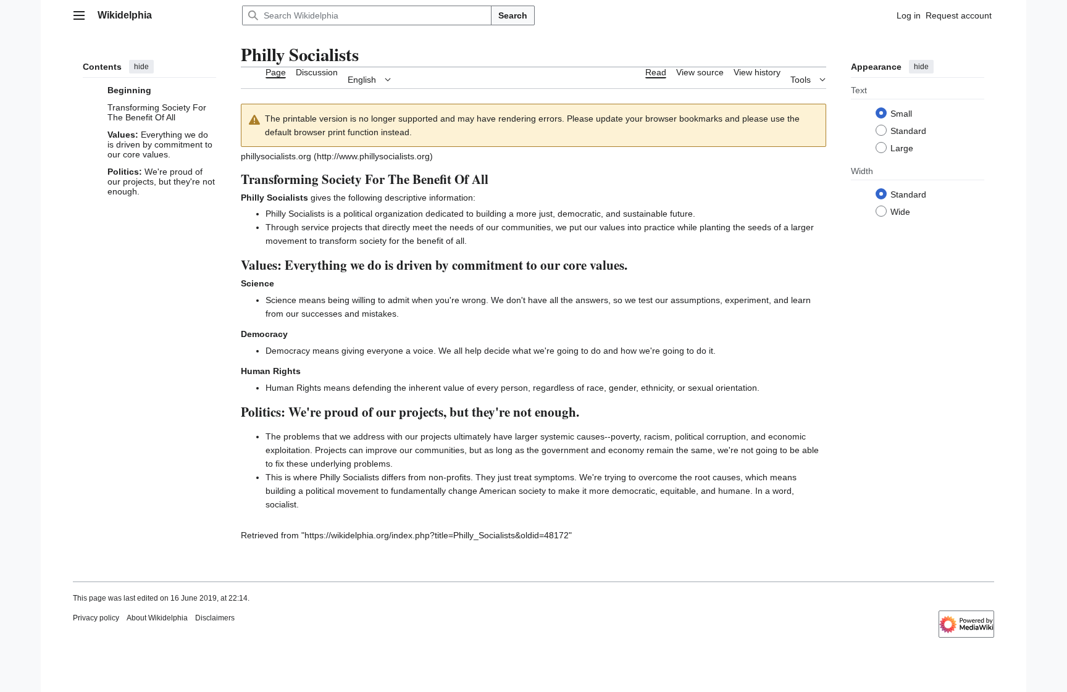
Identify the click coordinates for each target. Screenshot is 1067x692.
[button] (79, 15)
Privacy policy (96, 618)
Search (512, 15)
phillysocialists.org (277, 156)
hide (141, 66)
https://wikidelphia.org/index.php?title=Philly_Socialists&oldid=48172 (436, 535)
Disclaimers (215, 618)
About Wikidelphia (157, 618)
